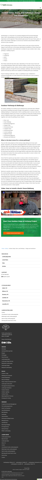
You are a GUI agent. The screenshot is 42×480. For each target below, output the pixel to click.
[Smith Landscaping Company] (6, 4)
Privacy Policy (26, 468)
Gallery (6, 248)
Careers (3, 312)
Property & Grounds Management (9, 404)
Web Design (2, 479)
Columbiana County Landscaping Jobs (10, 314)
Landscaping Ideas (6, 256)
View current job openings (28, 0)
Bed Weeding (4, 412)
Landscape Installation (6, 387)
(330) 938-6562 (21, 23)
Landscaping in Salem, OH (29, 464)
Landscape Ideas (5, 440)
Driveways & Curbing (6, 398)
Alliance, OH (5, 291)
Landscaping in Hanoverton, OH (35, 462)
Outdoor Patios (5, 394)
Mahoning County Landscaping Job (9, 316)
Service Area (4, 455)
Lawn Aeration (5, 416)
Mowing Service (5, 420)
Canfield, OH (5, 297)
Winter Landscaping (6, 430)
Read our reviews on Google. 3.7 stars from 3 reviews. (21, 469)
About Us (4, 443)
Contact (3, 457)
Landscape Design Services (7, 361)
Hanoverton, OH (6, 300)
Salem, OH (4, 288)
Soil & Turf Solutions (6, 408)
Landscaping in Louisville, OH (17, 464)
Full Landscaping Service (7, 406)
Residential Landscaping (7, 363)
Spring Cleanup (5, 428)
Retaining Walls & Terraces (7, 396)
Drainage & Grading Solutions (8, 385)
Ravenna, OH (5, 294)
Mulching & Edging (6, 424)
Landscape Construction (7, 383)
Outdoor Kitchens (5, 389)
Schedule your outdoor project (14, 233)
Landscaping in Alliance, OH (9, 462)
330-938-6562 (5, 274)
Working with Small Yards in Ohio (9, 320)
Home (3, 248)
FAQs (3, 263)
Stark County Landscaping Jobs (8, 318)
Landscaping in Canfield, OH (21, 462)
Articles (4, 266)
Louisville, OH (5, 304)
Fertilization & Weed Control (8, 418)
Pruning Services (5, 426)
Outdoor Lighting (5, 392)
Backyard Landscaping (7, 367)
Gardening (4, 414)
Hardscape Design (6, 365)
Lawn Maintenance (6, 410)
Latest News (5, 259)
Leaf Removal (4, 422)
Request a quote (6, 276)
